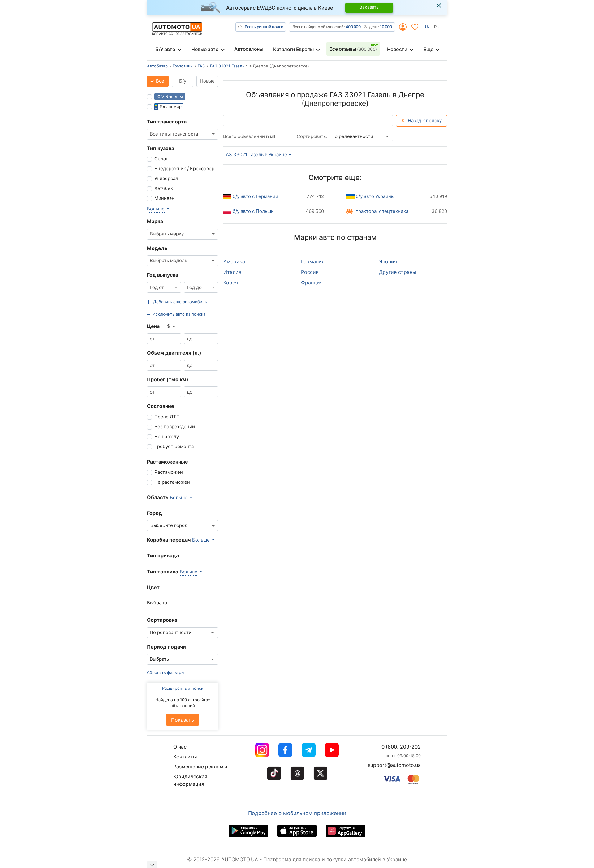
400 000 (353, 26)
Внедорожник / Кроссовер (184, 168)
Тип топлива (162, 571)
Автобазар (157, 65)
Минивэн (164, 198)
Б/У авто (165, 49)
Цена (153, 326)
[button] (177, 302)
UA (426, 26)
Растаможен (168, 472)
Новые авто (204, 49)
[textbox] (171, 525)
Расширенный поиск (264, 26)
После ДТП (167, 417)
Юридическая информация (190, 780)
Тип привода (163, 555)
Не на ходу (166, 436)
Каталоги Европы (293, 49)
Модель (157, 248)
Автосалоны (248, 49)
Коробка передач (169, 540)
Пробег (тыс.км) (167, 379)
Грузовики (183, 65)
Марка (155, 221)
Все (159, 81)
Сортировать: (312, 136)
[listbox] (172, 326)
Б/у (182, 81)
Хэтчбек (163, 188)
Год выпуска (162, 275)
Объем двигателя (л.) (174, 353)
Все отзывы (353, 49)
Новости (397, 49)
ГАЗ (201, 65)
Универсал (166, 178)
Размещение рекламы (200, 766)
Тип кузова (160, 148)
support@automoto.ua (394, 765)
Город (154, 513)
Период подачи (166, 647)
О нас (180, 747)
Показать (182, 720)
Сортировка (162, 620)
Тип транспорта (167, 122)
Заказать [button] (369, 7)
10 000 (386, 26)
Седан (161, 159)
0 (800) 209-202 (401, 747)
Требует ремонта (174, 446)
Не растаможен (172, 482)
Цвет (153, 587)
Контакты (185, 757)
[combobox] (182, 134)
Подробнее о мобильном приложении (297, 813)
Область (157, 497)
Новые (207, 81)
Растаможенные (167, 462)
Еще (428, 49)
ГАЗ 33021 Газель (227, 65)
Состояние (160, 406)
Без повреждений (174, 427)
